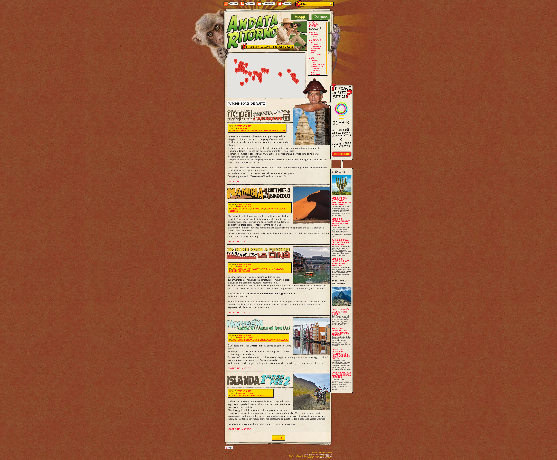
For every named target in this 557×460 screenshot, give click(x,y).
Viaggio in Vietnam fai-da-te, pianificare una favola (341, 222)
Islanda (249, 393)
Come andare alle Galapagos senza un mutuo (341, 375)
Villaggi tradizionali (265, 130)
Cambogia (315, 60)
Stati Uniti (316, 55)
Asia (311, 58)
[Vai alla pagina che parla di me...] (320, 19)
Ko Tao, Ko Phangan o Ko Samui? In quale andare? (340, 331)
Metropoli (238, 269)
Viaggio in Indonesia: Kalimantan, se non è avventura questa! (341, 354)
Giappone (315, 68)
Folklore (281, 130)
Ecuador (315, 44)
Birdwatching (257, 209)
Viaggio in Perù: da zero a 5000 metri (340, 312)
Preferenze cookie (325, 452)
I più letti (314, 26)
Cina (313, 62)
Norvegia (250, 338)
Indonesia (315, 75)
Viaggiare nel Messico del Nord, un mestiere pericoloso (341, 201)
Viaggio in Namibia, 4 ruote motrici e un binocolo (340, 262)
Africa (313, 32)
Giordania (315, 71)
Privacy (314, 452)
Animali (236, 130)
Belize (314, 42)
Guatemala (316, 46)
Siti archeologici (242, 209)
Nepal (245, 128)
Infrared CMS (312, 458)
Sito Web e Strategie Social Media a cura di (306, 456)
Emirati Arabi (317, 66)
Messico (314, 50)
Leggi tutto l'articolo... (240, 181)
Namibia (314, 35)
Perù (313, 53)
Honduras (315, 48)
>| (282, 438)
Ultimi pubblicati (314, 23)
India (313, 73)
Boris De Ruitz (244, 126)
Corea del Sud (317, 64)
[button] (253, 78)
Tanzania (315, 37)
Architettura (247, 130)
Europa (241, 338)
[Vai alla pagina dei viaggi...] (300, 19)
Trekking (248, 340)
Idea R (329, 458)
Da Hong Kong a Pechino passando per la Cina (341, 242)
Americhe (315, 40)
